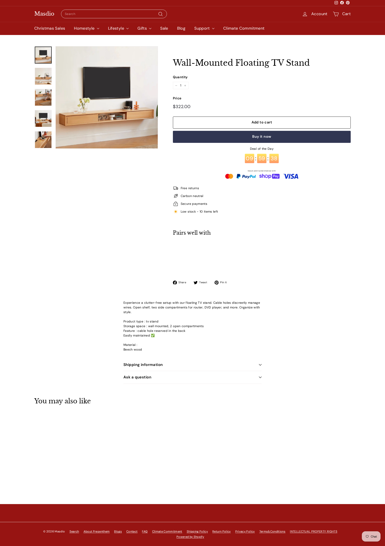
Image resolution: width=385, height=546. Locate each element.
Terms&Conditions (272, 531)
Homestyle (85, 28)
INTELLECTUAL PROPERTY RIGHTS (313, 531)
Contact (131, 531)
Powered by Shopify (190, 537)
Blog (181, 28)
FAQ (144, 531)
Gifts (142, 28)
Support (202, 28)
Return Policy (221, 531)
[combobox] (114, 14)
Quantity (180, 77)
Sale (164, 28)
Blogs (118, 531)
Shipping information (143, 364)
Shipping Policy (197, 531)
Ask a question (137, 377)
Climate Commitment (243, 28)
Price (177, 98)
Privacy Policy (245, 531)
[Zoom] (107, 97)
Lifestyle (116, 28)
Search (74, 531)
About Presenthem (97, 531)
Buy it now (261, 136)
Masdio (44, 14)
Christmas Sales (49, 28)
